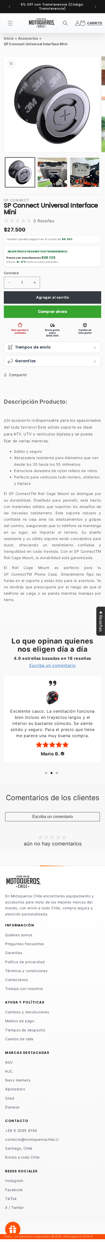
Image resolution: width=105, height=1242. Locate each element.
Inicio (9, 38)
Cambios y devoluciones (27, 1012)
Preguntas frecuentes (24, 944)
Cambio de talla (19, 1039)
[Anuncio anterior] (9, 6)
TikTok (11, 1198)
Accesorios (28, 38)
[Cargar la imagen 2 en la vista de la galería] (52, 172)
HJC (9, 1071)
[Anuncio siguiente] (95, 6)
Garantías (13, 953)
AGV (9, 1062)
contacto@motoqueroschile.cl (32, 1139)
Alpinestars (15, 1089)
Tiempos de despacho (25, 1030)
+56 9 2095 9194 (21, 1130)
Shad (9, 1098)
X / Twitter (14, 1207)
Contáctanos (16, 979)
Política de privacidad (25, 962)
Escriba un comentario (52, 816)
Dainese (12, 1107)
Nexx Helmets (17, 1080)
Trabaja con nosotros (24, 988)
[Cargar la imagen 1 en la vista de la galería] (20, 172)
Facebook (14, 1190)
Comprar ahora (52, 311)
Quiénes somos (18, 935)
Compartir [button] (18, 375)
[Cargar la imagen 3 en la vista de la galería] (85, 172)
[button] (10, 23)
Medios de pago (19, 1021)
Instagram (14, 1180)
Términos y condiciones (26, 971)
